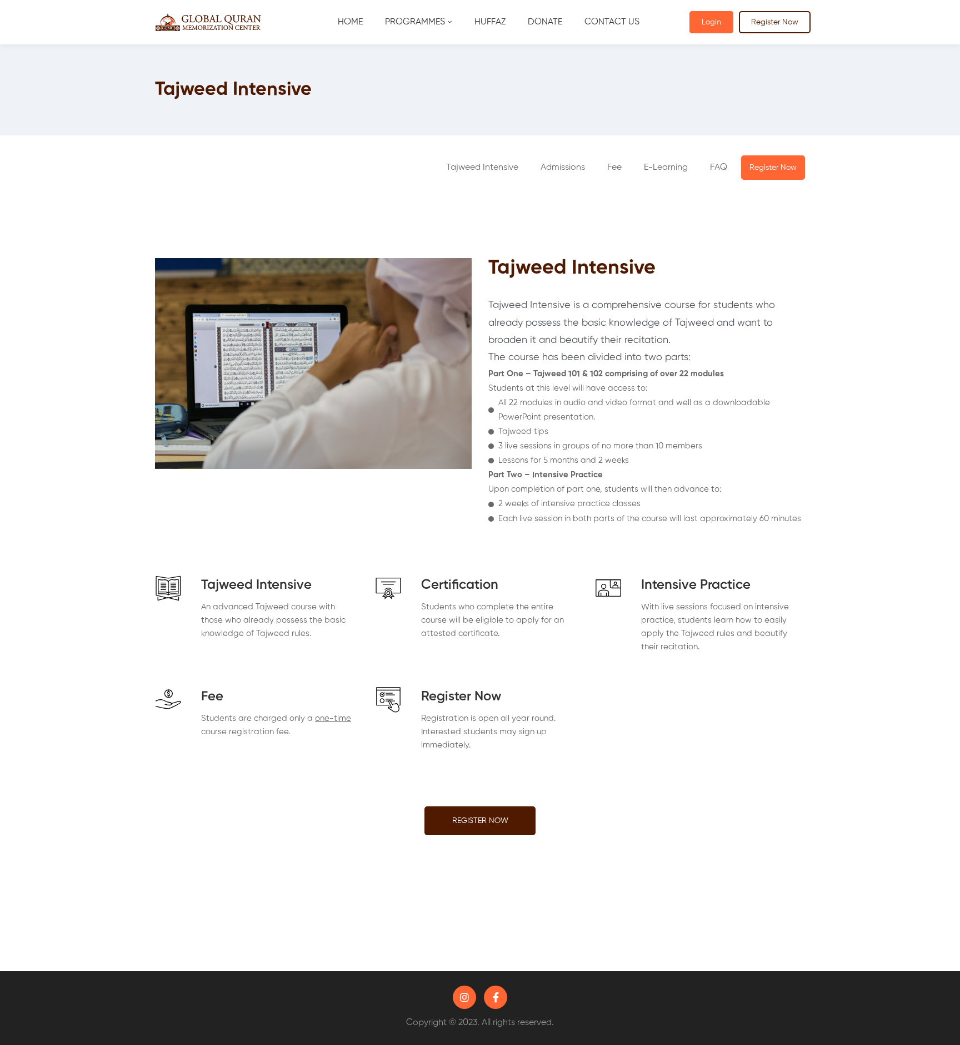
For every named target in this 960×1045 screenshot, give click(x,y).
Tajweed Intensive (482, 167)
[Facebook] (495, 997)
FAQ (718, 167)
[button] (562, 167)
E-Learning (666, 167)
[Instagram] (464, 997)
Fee (614, 167)
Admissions (563, 167)
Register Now (774, 22)
